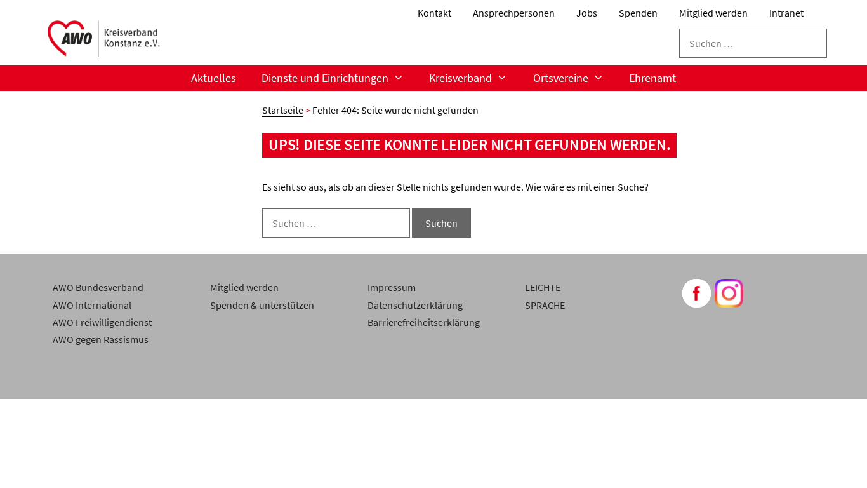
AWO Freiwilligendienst (102, 322)
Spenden (638, 12)
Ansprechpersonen (514, 12)
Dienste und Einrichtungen (324, 78)
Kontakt (434, 12)
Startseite (282, 110)
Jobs (586, 12)
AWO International (92, 305)
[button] (28, 460)
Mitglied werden (713, 12)
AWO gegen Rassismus (101, 339)
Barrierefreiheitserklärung (423, 322)
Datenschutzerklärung (415, 305)
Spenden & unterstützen (262, 305)
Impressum (391, 287)
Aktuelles (213, 78)
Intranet (786, 12)
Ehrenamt (652, 78)
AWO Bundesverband (98, 287)
